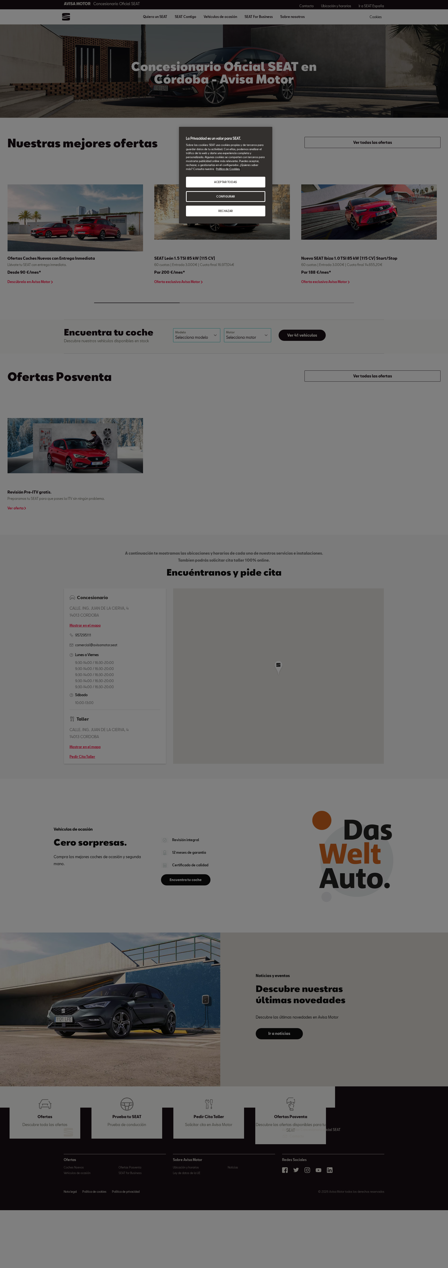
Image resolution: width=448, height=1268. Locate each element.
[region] (225, 175)
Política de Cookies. (228, 168)
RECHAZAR (225, 210)
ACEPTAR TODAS (225, 181)
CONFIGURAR (225, 196)
